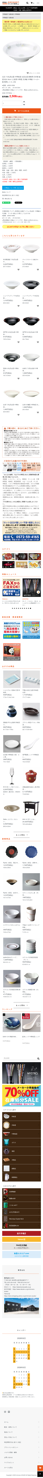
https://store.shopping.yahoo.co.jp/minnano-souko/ (20, 1296)
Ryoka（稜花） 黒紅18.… (11, 863)
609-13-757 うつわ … (29, 819)
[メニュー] (38, 3)
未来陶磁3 (12, 1192)
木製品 (14, 1160)
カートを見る (8, 1467)
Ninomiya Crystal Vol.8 (16, 1219)
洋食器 (14, 1125)
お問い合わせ (8, 1457)
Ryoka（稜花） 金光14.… (11, 893)
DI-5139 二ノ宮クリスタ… (11, 787)
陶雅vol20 (12, 1198)
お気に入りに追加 (34, 73)
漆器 (13, 1151)
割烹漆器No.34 (14, 1226)
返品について (6, 192)
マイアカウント (9, 1462)
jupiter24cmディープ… (10, 957)
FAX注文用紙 (21, 1246)
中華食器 (14, 1134)
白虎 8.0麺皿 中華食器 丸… (31, 405)
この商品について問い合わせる (13, 188)
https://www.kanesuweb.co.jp (22, 1287)
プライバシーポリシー (11, 1447)
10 (30, 608)
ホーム (6, 1422)
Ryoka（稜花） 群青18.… (30, 863)
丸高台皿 (11, 17)
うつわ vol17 (13, 1205)
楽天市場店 (21, 1233)
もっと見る (20, 835)
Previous (4, 1024)
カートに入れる (23, 111)
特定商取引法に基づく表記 (10, 195)
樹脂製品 (14, 1177)
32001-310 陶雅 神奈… (10, 1037)
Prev (4, 592)
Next (38, 592)
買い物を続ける (7, 199)
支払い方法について (10, 1437)
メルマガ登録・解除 (10, 1452)
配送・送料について (10, 1427)
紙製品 (14, 1168)
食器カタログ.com (21, 1254)
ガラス (14, 1142)
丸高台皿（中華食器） (15, 14)
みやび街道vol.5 (14, 1212)
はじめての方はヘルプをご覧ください (21, 226)
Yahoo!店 (21, 1239)
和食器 (14, 1116)
